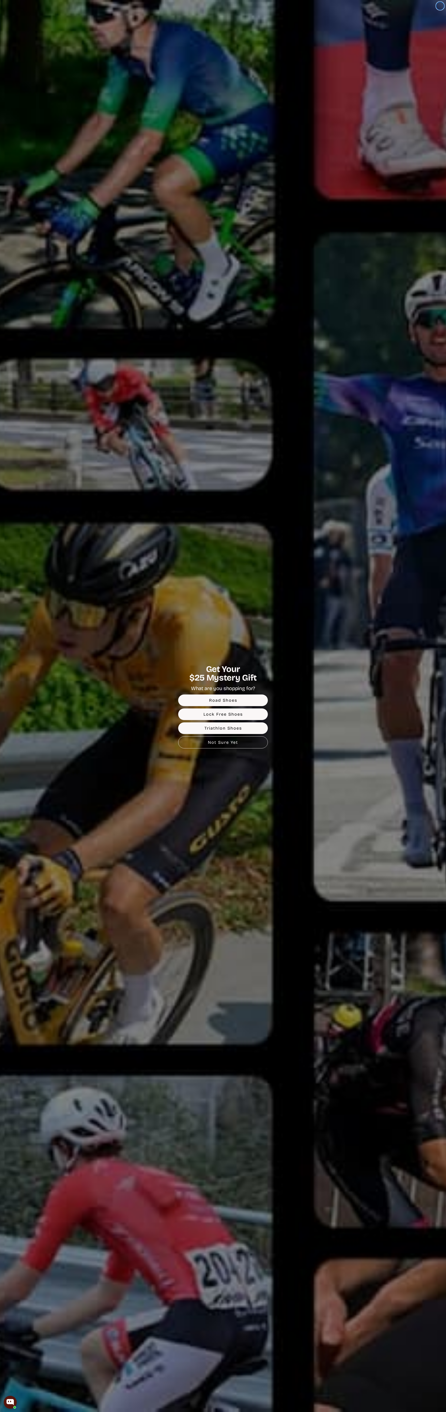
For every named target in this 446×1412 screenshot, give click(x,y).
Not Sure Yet (223, 742)
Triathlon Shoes (223, 728)
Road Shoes (223, 700)
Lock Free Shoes (223, 714)
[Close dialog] (440, 6)
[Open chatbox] (10, 1402)
